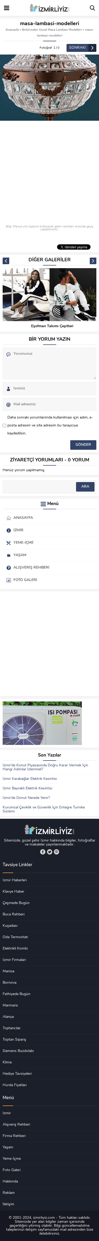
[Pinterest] (56, 852)
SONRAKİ (77, 48)
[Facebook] (42, 852)
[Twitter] (49, 852)
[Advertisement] (49, 173)
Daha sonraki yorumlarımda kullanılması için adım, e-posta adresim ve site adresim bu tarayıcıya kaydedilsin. (50, 425)
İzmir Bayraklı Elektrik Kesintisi (27, 788)
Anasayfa (12, 30)
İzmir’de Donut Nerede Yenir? (26, 798)
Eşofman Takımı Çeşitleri (52, 326)
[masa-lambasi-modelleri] (49, 88)
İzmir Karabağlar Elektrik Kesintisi (30, 779)
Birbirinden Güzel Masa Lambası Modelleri (52, 30)
